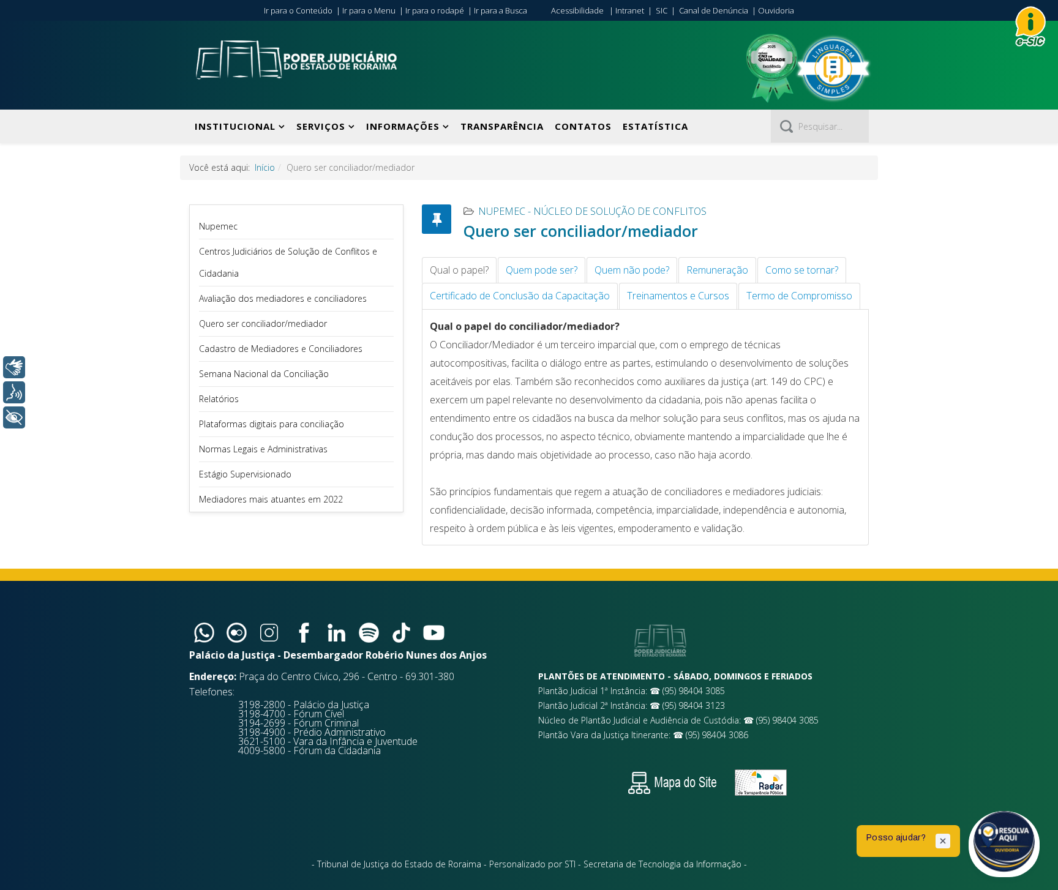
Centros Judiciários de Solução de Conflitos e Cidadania (288, 262)
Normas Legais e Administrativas (263, 449)
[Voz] (14, 392)
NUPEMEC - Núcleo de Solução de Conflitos (592, 211)
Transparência (502, 126)
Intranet (629, 10)
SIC (661, 10)
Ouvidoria (776, 10)
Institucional (235, 126)
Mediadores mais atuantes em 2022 (271, 499)
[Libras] (14, 367)
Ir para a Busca (500, 10)
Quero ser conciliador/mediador (263, 323)
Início (265, 167)
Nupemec (218, 226)
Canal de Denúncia (713, 10)
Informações (403, 126)
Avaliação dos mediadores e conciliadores (283, 298)
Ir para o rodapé (434, 10)
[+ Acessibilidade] (14, 417)
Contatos (583, 126)
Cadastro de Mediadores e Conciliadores (280, 348)
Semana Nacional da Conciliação (264, 374)
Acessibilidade (577, 10)
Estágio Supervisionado (245, 474)
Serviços (320, 126)
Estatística (655, 126)
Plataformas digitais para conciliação (271, 424)
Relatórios (219, 399)
